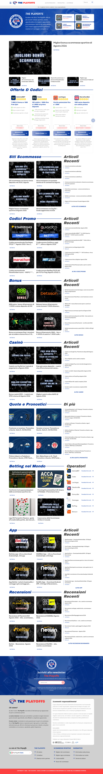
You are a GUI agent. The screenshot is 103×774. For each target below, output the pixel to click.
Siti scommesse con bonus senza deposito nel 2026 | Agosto (21, 181)
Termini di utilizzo (80, 758)
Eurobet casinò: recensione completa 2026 (76, 387)
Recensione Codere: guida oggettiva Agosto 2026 (78, 626)
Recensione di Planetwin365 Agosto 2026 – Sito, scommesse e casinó (21, 617)
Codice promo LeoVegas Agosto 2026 (74, 247)
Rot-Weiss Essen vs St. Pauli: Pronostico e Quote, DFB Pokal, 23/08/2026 (48, 458)
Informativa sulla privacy (82, 752)
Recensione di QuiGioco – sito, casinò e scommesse (78, 620)
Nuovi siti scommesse (62, 761)
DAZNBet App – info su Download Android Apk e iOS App (48, 555)
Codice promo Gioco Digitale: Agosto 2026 (76, 259)
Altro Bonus (78, 335)
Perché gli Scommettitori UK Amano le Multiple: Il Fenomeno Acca (51, 491)
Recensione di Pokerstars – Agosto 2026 (75, 631)
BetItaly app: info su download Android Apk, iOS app (20, 555)
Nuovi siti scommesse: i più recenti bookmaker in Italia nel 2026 (57, 79)
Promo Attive (61, 3)
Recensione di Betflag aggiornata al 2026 (75, 615)
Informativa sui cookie (81, 755)
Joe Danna (56, 50)
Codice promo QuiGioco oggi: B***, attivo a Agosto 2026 (47, 243)
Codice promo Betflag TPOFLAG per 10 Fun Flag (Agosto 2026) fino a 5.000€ (48, 272)
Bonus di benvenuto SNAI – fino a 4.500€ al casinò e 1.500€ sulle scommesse (48, 334)
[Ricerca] (92, 2)
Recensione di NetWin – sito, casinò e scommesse (46, 645)
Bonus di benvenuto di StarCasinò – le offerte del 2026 (78, 323)
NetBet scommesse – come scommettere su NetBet (78, 196)
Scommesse (70, 3)
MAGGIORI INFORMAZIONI (19, 133)
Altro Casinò (78, 392)
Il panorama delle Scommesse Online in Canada (48, 519)
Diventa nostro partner (43, 758)
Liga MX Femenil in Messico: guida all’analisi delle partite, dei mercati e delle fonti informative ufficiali (22, 520)
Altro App (78, 587)
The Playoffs (39, 748)
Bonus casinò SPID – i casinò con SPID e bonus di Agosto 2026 (21, 395)
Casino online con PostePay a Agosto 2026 (75, 376)
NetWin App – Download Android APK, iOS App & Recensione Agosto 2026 (48, 584)
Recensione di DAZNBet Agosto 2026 (47, 617)
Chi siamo (39, 752)
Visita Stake (39, 133)
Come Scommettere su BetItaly (73, 171)
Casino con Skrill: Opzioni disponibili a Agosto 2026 (78, 371)
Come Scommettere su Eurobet (73, 166)
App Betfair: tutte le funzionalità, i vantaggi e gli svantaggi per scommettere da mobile (21, 584)
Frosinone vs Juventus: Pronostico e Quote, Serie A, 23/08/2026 (21, 429)
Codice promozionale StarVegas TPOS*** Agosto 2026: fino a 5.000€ (21, 244)
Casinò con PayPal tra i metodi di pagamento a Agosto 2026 (21, 367)
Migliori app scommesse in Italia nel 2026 (86, 79)
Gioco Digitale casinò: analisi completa (75, 358)
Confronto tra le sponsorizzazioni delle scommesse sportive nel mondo (21, 491)
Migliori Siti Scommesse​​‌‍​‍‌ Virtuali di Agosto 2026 (77, 201)
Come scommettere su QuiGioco (73, 176)
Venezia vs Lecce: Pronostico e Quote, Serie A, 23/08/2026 (47, 429)
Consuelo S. (67, 192)
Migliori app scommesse (63, 755)
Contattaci (39, 755)
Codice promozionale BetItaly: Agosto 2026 (76, 228)
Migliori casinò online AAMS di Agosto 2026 (47, 395)
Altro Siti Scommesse (79, 206)
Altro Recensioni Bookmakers (78, 643)
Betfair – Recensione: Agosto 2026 (19, 645)
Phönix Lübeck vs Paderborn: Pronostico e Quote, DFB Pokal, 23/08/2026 (20, 458)
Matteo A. (67, 248)
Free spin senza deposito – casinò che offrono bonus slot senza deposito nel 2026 (48, 368)
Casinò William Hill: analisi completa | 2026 (76, 381)
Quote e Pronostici (50, 3)
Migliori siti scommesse (63, 752)
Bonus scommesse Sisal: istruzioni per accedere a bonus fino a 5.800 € (21, 334)
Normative (77, 748)
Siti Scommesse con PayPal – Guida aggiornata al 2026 (47, 209)
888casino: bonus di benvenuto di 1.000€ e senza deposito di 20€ (21, 305)
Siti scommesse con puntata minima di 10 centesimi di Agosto (48, 181)
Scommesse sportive (62, 748)
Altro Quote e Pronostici (79, 457)
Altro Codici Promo (79, 271)
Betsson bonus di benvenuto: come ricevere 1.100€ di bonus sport (47, 306)
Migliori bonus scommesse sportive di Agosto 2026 (18, 209)
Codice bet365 (60, 758)
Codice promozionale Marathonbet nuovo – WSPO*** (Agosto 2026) (21, 272)
